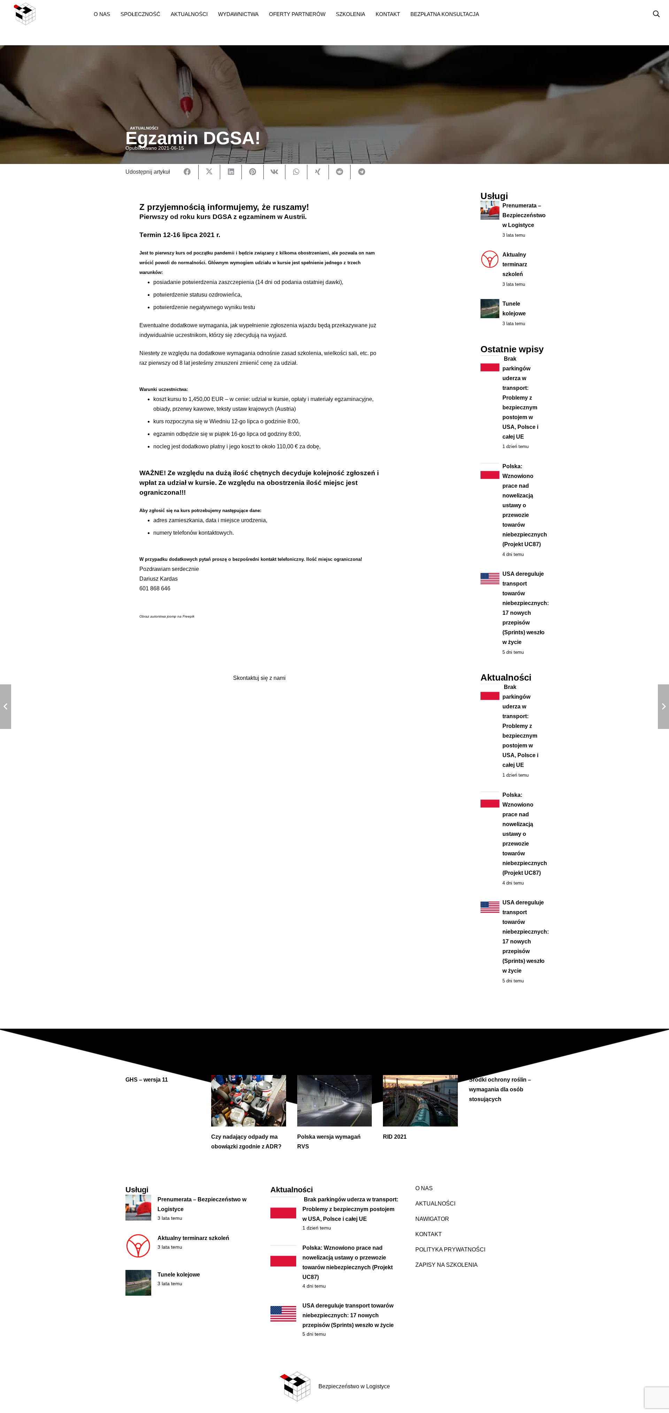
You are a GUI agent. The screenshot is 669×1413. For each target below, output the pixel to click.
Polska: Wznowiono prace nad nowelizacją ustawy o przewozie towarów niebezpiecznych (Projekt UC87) (524, 505)
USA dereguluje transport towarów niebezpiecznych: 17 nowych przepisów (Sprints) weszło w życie (348, 1315)
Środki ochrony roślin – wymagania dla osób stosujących (500, 1089)
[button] (115, 14)
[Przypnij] (252, 172)
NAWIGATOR (432, 1219)
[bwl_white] (47, 14)
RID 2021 (395, 1137)
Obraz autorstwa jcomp (157, 616)
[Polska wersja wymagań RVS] (334, 1101)
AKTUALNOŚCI (435, 1204)
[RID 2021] (420, 1101)
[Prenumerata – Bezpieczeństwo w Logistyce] (138, 1207)
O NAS (424, 1188)
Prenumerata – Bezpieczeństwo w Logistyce (524, 215)
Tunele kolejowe (178, 1275)
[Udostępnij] (187, 172)
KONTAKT (428, 1234)
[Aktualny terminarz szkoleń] (138, 1246)
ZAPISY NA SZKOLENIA (446, 1265)
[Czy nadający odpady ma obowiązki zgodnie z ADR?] (248, 1101)
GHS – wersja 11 (146, 1080)
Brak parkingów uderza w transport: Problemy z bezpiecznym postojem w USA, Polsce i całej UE (520, 398)
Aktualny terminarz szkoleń (514, 264)
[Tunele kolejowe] (138, 1283)
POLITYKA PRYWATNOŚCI (450, 1250)
